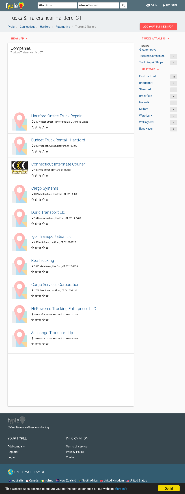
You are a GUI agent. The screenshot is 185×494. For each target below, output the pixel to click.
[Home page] (15, 5)
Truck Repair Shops (151, 62)
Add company (16, 446)
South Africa (89, 480)
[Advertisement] (76, 82)
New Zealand (67, 480)
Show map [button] (17, 38)
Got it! (169, 488)
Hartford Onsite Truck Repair (56, 116)
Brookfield (145, 96)
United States (138, 480)
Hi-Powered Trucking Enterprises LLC (63, 308)
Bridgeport (145, 83)
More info (121, 488)
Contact (71, 457)
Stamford (145, 89)
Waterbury (145, 115)
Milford (143, 109)
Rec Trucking (42, 260)
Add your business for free (158, 27)
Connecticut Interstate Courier (58, 164)
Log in (153, 5)
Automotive (149, 49)
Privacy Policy (75, 452)
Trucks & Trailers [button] (154, 38)
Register (171, 5)
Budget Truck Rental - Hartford (58, 140)
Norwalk (144, 102)
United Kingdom (113, 480)
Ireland (48, 480)
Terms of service (76, 446)
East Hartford (147, 76)
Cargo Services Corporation (55, 284)
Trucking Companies (152, 56)
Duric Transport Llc (48, 212)
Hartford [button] (148, 69)
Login (11, 457)
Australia (17, 480)
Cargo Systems (44, 188)
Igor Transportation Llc (51, 236)
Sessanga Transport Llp (52, 332)
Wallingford (146, 122)
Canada (33, 480)
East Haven (146, 128)
